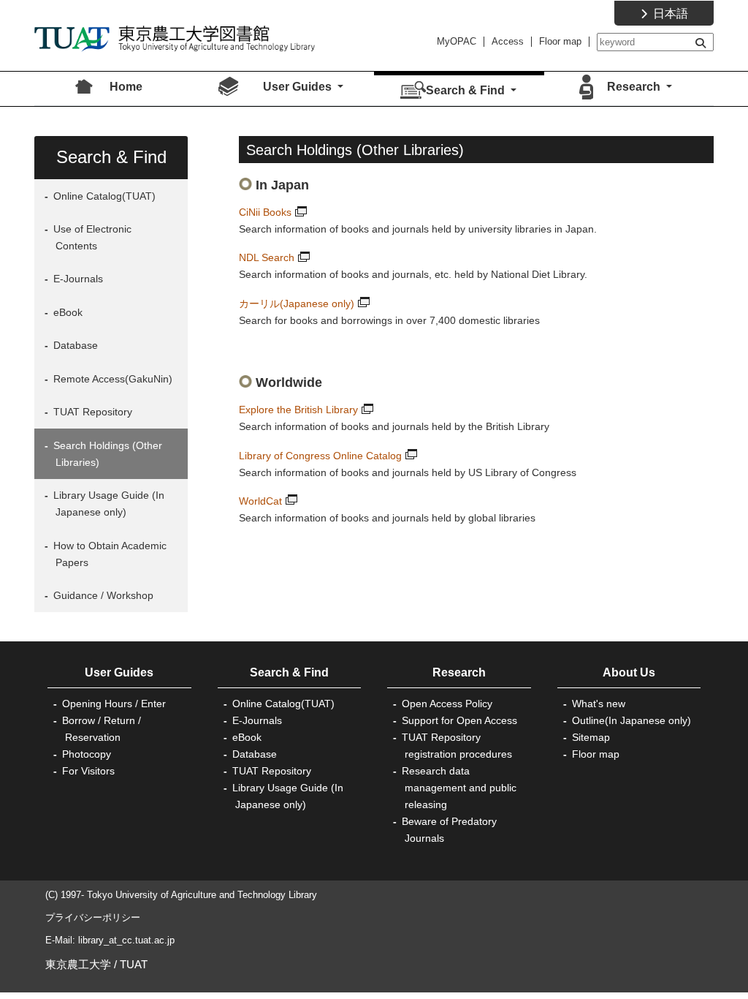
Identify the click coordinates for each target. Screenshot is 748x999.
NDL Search (266, 257)
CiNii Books (265, 212)
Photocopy (86, 754)
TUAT (134, 964)
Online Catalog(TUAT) (103, 196)
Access (508, 41)
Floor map (560, 41)
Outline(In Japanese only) (631, 720)
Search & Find (289, 672)
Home (126, 86)
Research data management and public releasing (459, 787)
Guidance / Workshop (101, 595)
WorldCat (260, 501)
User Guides (119, 672)
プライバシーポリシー (92, 917)
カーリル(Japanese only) (296, 303)
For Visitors (88, 771)
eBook (66, 312)
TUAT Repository (91, 412)
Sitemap (591, 737)
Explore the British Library (298, 409)
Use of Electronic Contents (90, 237)
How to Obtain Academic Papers (108, 554)
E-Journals (76, 278)
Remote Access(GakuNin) (111, 379)
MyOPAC (456, 41)
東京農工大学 (78, 964)
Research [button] (635, 86)
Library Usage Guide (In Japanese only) (107, 503)
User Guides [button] (299, 86)
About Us (629, 672)
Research (459, 672)
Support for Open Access (459, 720)
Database (74, 345)
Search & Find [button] (467, 90)
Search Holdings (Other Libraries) (106, 454)
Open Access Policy (447, 703)
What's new (598, 703)
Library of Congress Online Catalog (320, 455)
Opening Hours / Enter (114, 703)
